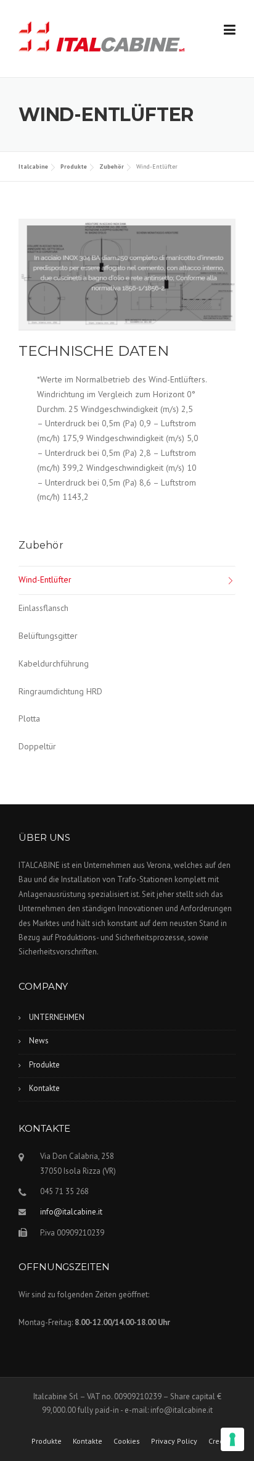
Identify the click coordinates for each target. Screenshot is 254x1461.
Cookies (126, 1441)
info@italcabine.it (71, 1211)
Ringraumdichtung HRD (60, 691)
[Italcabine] (101, 39)
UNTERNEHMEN (56, 1017)
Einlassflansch (43, 607)
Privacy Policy (174, 1441)
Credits (220, 1441)
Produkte (44, 1064)
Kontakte (44, 1088)
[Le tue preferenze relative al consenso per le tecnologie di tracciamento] (232, 1439)
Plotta (29, 718)
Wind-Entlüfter (45, 579)
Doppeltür (37, 746)
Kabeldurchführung (53, 663)
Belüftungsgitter (48, 635)
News (39, 1040)
